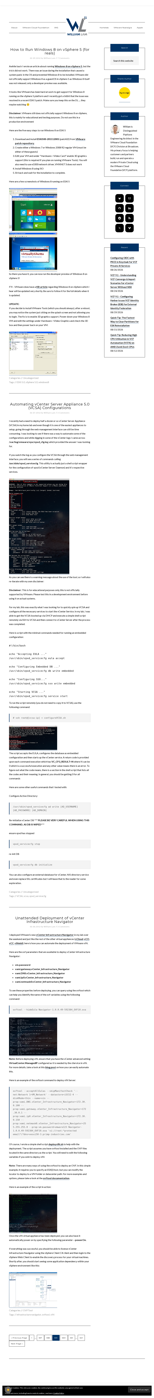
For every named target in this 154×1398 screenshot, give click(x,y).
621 (81, 1338)
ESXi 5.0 (21, 382)
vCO (86, 939)
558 (48, 1338)
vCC (11, 943)
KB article (41, 286)
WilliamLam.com (77, 26)
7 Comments (64, 58)
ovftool (46, 1314)
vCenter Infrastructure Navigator (55, 934)
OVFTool (28, 1310)
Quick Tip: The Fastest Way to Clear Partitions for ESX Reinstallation (124, 321)
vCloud (79, 939)
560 (64, 1338)
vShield (19, 943)
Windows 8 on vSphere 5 (68, 66)
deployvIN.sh (55, 1144)
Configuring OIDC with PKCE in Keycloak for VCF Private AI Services (123, 261)
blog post (50, 1067)
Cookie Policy (58, 1393)
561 (71, 1338)
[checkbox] (8, 1390)
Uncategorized (30, 891)
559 (56, 1338)
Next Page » (17, 1344)
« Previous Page (19, 1338)
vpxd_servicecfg (37, 896)
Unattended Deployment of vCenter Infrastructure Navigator (49, 920)
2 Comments (64, 413)
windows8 (43, 382)
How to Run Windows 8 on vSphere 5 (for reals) (49, 51)
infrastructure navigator (29, 1314)
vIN (52, 1314)
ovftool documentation (56, 1178)
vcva (26, 896)
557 (40, 1338)
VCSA (20, 896)
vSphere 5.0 (32, 382)
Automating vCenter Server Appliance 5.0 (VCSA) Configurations (50, 406)
